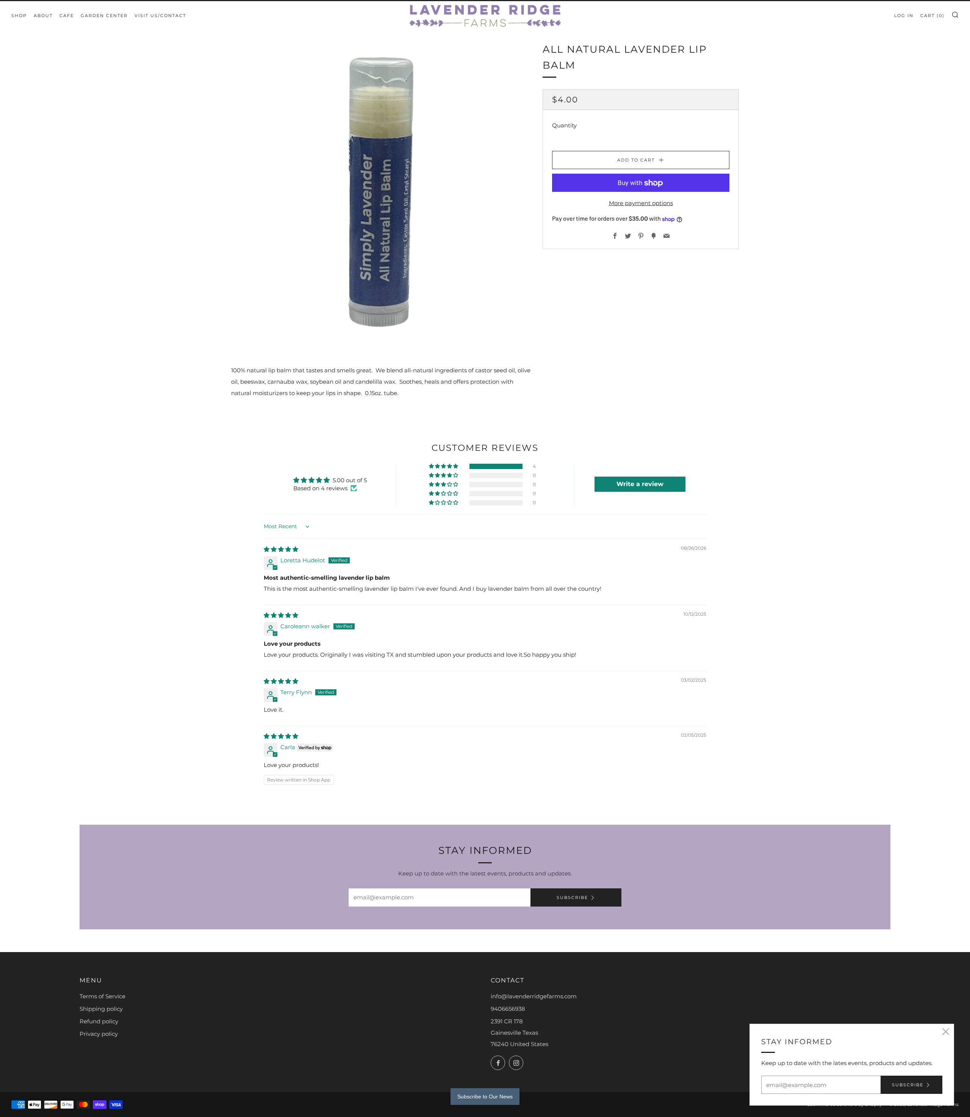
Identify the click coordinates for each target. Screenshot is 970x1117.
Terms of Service (102, 996)
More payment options (641, 203)
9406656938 (508, 1008)
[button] (444, 466)
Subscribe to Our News (485, 1096)
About (43, 15)
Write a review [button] (639, 484)
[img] (281, 549)
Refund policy (99, 1021)
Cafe (66, 15)
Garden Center (104, 15)
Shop (19, 15)
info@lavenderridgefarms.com (534, 996)
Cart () (932, 15)
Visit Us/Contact (160, 15)
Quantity (564, 125)
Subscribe (572, 897)
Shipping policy (101, 1008)
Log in (904, 15)
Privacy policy (99, 1033)
